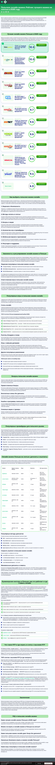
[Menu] (2, 2)
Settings (39, 763)
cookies (7, 762)
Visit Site (41, 45)
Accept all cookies (48, 763)
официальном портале (38, 589)
